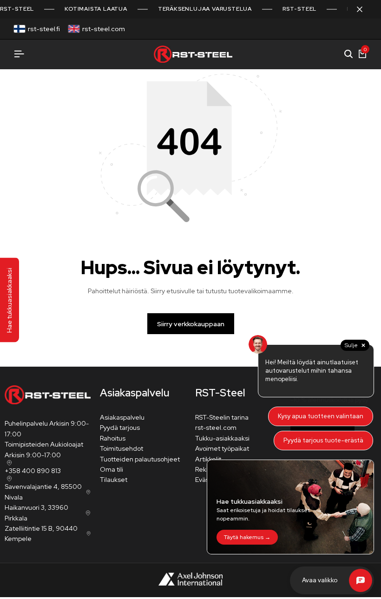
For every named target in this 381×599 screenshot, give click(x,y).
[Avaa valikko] (19, 54)
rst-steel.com (103, 29)
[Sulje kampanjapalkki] (364, 9)
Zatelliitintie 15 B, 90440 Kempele (41, 533)
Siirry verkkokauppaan (190, 324)
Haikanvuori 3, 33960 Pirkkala (36, 512)
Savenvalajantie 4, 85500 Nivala (43, 491)
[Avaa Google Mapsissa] (8, 463)
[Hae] (348, 54)
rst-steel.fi (44, 29)
